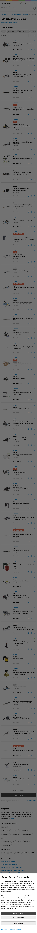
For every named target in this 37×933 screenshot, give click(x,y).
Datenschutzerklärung (15, 929)
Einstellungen (18, 923)
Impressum (4, 929)
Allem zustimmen (18, 913)
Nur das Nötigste (18, 917)
